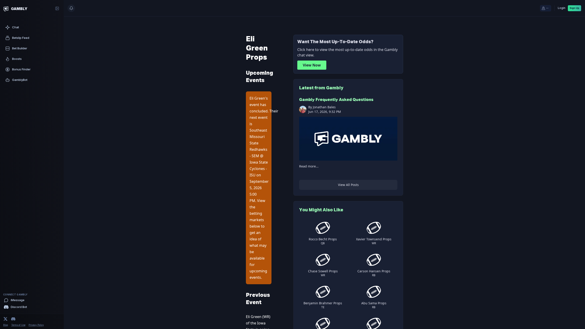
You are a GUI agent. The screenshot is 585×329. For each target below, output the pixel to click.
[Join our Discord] (13, 319)
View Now (312, 65)
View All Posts (348, 185)
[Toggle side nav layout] (57, 8)
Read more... (309, 166)
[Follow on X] (5, 319)
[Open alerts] (71, 8)
